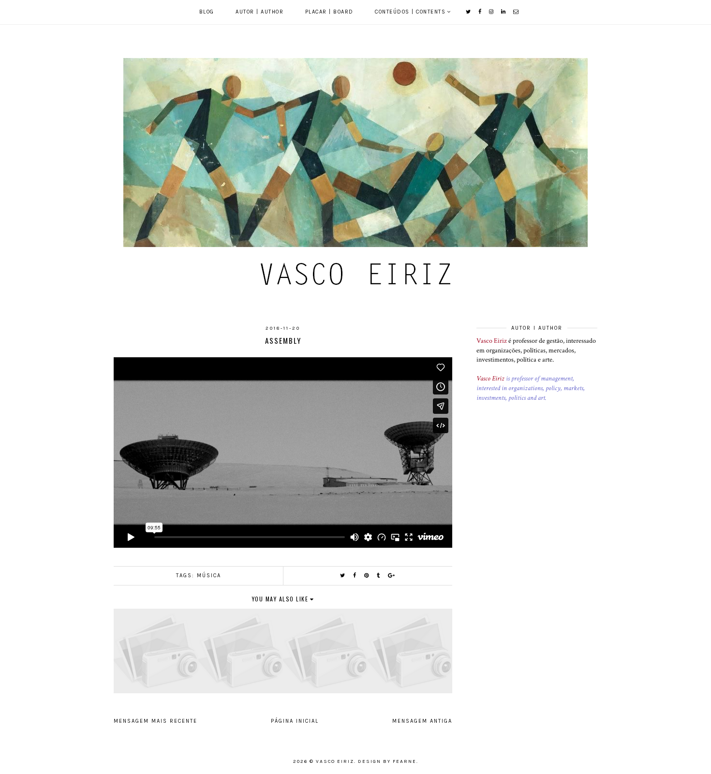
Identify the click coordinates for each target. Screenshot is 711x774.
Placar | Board (329, 12)
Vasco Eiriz (491, 340)
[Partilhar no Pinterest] (367, 575)
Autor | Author (259, 12)
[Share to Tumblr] (379, 575)
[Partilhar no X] (343, 575)
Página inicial (295, 721)
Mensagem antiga (422, 721)
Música (209, 575)
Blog (206, 12)
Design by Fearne (387, 761)
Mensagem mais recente (155, 721)
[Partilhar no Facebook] (355, 575)
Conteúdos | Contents (410, 12)
